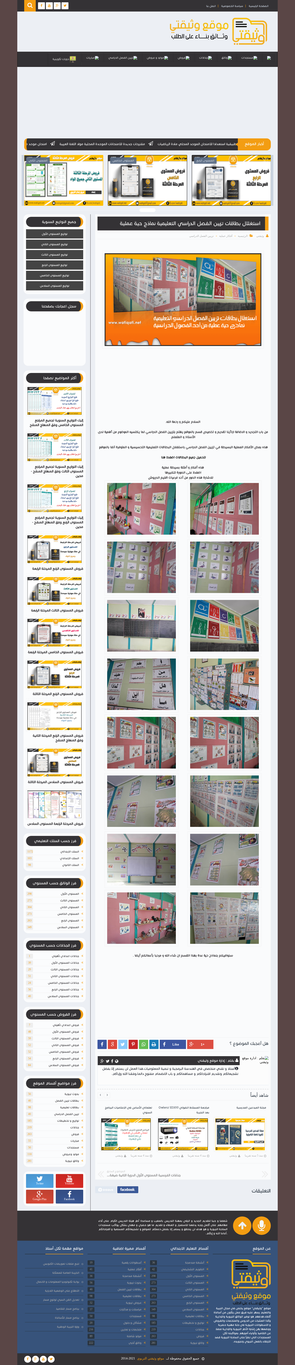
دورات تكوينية (61, 59)
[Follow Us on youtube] (43, 1359)
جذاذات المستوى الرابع (65, 989)
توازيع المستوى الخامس (54, 275)
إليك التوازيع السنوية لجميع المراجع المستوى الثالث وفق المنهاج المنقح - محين (57, 471)
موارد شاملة (134, 1336)
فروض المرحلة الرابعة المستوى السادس (55, 824)
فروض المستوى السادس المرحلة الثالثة (231, 190)
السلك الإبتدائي (69, 851)
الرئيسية (243, 236)
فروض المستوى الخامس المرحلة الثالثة (63, 190)
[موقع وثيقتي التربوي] (219, 45)
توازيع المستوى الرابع (54, 265)
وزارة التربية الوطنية (68, 1326)
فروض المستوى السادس (64, 1065)
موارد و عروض (155, 57)
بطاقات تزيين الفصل (67, 1100)
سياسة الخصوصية (232, 6)
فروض (182, 57)
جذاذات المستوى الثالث (65, 969)
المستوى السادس (68, 927)
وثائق (224, 57)
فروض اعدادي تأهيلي (66, 1025)
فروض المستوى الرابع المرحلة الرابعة (57, 569)
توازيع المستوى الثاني (54, 244)
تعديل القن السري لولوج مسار (61, 1299)
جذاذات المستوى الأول (65, 962)
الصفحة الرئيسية (258, 6)
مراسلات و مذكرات (130, 1309)
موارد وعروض (70, 1154)
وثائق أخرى (135, 1342)
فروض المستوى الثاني (65, 1045)
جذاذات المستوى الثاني (65, 976)
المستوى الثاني (69, 907)
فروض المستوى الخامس (64, 1051)
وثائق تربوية (72, 1160)
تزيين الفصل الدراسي (120, 57)
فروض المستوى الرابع (66, 1058)
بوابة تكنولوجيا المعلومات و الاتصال (57, 1281)
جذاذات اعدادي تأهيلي (65, 956)
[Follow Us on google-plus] (35, 1359)
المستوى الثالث (69, 900)
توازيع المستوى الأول (55, 233)
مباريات (90, 57)
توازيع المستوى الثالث (54, 254)
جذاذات (203, 57)
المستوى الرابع (70, 920)
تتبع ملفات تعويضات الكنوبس (61, 1263)
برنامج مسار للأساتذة (67, 1317)
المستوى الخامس (68, 913)
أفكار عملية (225, 236)
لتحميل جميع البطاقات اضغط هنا (183, 457)
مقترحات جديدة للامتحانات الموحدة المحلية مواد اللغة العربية (186, 144)
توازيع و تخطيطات (68, 1120)
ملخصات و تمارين (131, 1329)
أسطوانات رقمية (132, 1262)
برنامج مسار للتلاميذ (67, 1308)
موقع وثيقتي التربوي (150, 1358)
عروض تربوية (134, 1302)
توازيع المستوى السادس (54, 285)
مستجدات (247, 57)
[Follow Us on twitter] (51, 1359)
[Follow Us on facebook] (27, 1359)
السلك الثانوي (70, 865)
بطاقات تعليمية (69, 1107)
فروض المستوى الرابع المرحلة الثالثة (147, 190)
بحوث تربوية (72, 1094)
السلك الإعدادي (69, 858)
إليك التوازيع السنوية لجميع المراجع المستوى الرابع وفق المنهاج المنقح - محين (57, 522)
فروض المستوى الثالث (65, 1038)
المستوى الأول (70, 893)
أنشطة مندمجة (194, 1262)
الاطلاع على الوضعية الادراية (62, 1290)
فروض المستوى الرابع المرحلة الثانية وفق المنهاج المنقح (58, 738)
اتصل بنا (211, 6)
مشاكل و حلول (132, 1322)
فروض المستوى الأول (65, 1031)
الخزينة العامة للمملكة (65, 1272)
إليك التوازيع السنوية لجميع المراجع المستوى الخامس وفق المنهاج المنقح (56, 422)
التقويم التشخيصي (192, 1269)
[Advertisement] (147, 101)
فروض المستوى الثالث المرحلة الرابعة (57, 610)
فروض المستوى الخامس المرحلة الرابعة (55, 652)
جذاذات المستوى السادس (63, 996)
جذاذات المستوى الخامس (63, 982)
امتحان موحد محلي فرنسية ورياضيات (104, 144)
